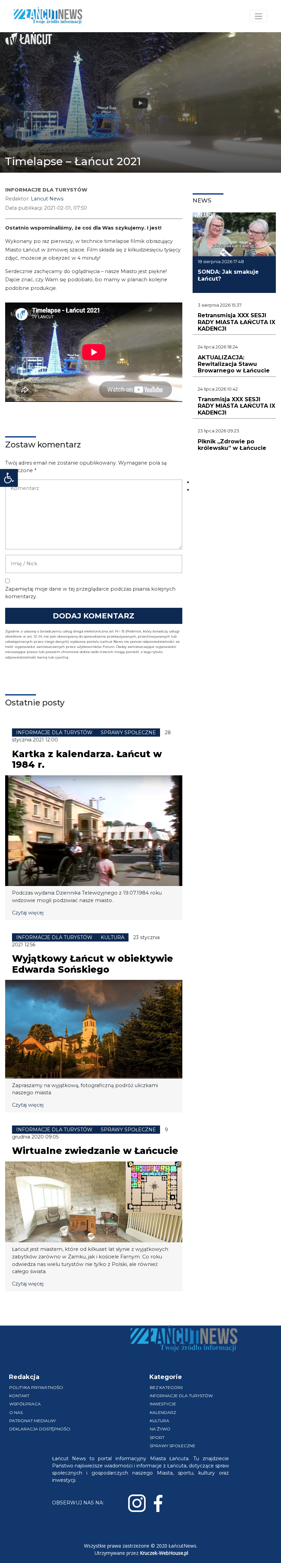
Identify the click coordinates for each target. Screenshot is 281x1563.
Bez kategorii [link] (166, 1387)
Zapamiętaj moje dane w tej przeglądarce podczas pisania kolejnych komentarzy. (90, 593)
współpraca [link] (25, 1403)
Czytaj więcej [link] (28, 913)
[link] (9, 478)
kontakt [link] (19, 1395)
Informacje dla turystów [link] (181, 1395)
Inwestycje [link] (163, 1403)
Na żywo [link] (160, 1428)
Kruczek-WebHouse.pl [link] (164, 1553)
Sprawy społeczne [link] (172, 1445)
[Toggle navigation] (258, 16)
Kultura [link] (159, 1420)
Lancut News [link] (47, 199)
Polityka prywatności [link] (36, 1387)
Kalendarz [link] (163, 1412)
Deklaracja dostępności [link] (39, 1428)
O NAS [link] (16, 1412)
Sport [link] (157, 1437)
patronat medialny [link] (32, 1420)
